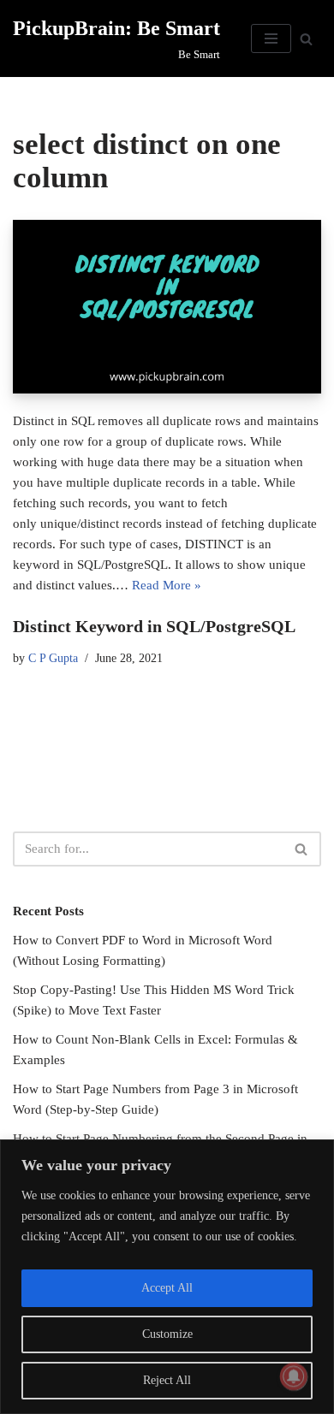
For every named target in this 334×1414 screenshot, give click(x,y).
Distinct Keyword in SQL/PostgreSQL (154, 626)
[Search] (306, 39)
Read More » (166, 585)
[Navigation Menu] (271, 38)
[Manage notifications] (293, 1376)
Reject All (167, 1380)
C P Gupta (53, 658)
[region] (167, 1276)
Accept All (167, 1287)
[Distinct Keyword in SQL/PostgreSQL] (167, 306)
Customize (167, 1334)
